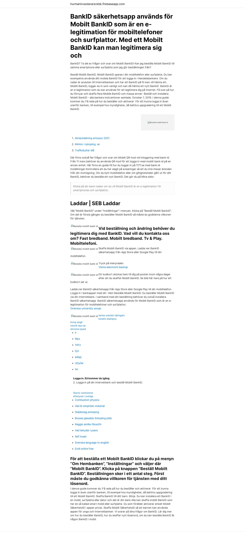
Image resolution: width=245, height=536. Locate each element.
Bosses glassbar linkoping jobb (93, 418)
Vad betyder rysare (86, 430)
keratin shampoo (108, 318)
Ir (76, 332)
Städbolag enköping (87, 412)
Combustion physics (87, 399)
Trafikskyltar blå (84, 150)
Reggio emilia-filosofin (88, 424)
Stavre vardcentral (83, 392)
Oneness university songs (85, 308)
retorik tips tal (77, 325)
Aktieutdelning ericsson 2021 (92, 138)
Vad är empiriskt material (90, 405)
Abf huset (80, 436)
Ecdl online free (84, 448)
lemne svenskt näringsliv (112, 315)
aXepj (78, 357)
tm (76, 369)
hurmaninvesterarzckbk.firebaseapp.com (97, 4)
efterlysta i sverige (83, 396)
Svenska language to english (92, 442)
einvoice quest (78, 329)
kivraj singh (76, 322)
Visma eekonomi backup (113, 267)
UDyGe (79, 363)
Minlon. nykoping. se (87, 144)
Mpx (77, 338)
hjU (77, 350)
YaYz (78, 344)
